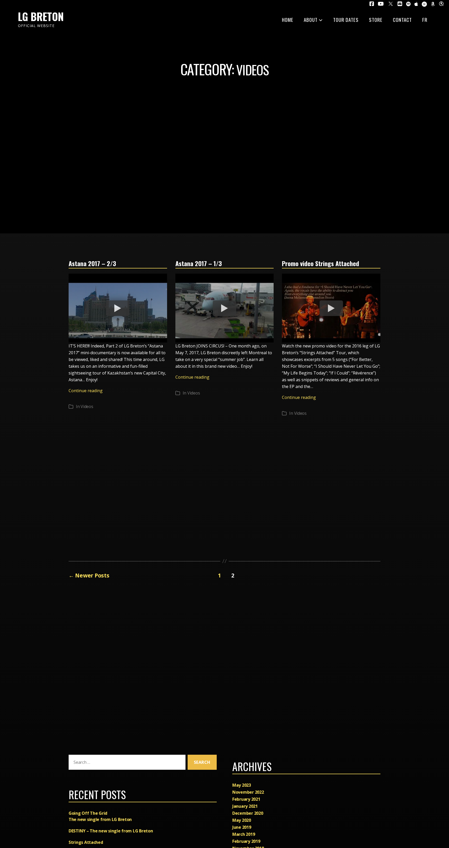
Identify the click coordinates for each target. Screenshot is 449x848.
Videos (87, 406)
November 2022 (248, 792)
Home (287, 19)
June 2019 (241, 827)
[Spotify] (408, 4)
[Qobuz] (442, 4)
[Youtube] (381, 3)
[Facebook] (371, 3)
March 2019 (243, 834)
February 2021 (246, 799)
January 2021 (245, 806)
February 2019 (246, 841)
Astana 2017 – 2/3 (92, 263)
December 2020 (247, 813)
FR (424, 19)
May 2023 (241, 785)
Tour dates (346, 19)
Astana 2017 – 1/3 (198, 263)
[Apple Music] (416, 4)
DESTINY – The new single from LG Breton (111, 831)
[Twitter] (391, 4)
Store (375, 19)
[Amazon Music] (433, 4)
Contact (402, 19)
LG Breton (41, 16)
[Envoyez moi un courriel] (400, 3)
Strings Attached (86, 842)
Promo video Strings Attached (320, 263)
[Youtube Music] (424, 4)
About (311, 19)
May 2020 (241, 820)
